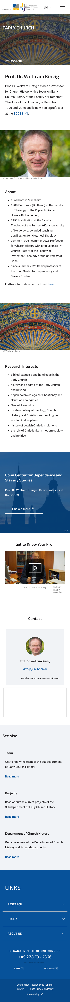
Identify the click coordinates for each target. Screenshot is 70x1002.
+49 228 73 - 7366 (35, 956)
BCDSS (18, 113)
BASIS (17, 968)
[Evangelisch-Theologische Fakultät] (20, 7)
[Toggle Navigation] (62, 6)
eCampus (49, 968)
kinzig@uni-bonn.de (35, 669)
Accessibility (33, 994)
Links (13, 887)
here (51, 284)
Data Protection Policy (42, 989)
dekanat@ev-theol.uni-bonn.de (35, 951)
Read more (12, 776)
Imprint (20, 989)
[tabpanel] (35, 39)
